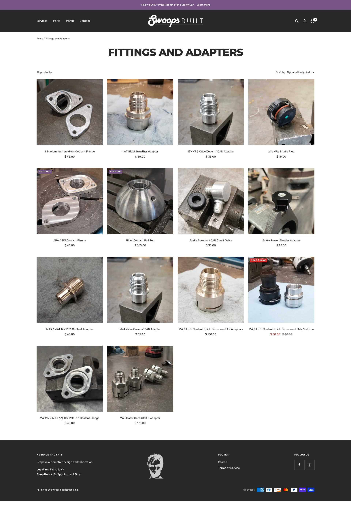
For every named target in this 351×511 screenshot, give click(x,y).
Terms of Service (229, 468)
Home (40, 38)
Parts (56, 20)
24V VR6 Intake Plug (281, 151)
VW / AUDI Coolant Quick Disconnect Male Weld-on (281, 329)
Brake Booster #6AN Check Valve (211, 240)
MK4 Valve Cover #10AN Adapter (140, 329)
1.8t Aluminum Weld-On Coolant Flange (70, 151)
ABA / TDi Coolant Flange (69, 240)
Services (42, 20)
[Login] (304, 20)
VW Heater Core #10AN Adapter (140, 418)
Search (222, 462)
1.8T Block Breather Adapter (140, 151)
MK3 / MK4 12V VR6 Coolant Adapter (69, 329)
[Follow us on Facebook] (299, 465)
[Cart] (312, 21)
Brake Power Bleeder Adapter (281, 240)
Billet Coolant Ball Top (140, 240)
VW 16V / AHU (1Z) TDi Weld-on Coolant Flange (69, 418)
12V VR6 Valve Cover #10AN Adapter (211, 151)
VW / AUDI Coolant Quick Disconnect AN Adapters (211, 329)
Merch (70, 20)
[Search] (297, 21)
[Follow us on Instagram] (309, 465)
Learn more (203, 4)
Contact (85, 20)
